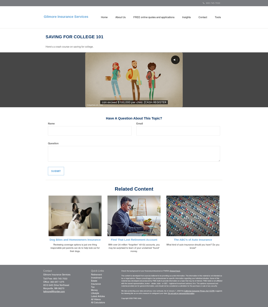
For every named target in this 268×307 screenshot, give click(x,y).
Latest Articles (98, 296)
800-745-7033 (213, 2)
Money (94, 290)
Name (51, 123)
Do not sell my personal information (181, 293)
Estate (94, 280)
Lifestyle (95, 293)
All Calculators (98, 302)
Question (53, 143)
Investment (96, 277)
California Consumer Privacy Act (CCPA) (199, 290)
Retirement (96, 274)
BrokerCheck (175, 270)
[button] (121, 17)
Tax (93, 286)
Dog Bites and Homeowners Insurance (75, 239)
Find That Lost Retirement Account (134, 239)
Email (139, 123)
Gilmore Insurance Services (66, 17)
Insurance (96, 283)
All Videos (96, 299)
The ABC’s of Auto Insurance (193, 239)
